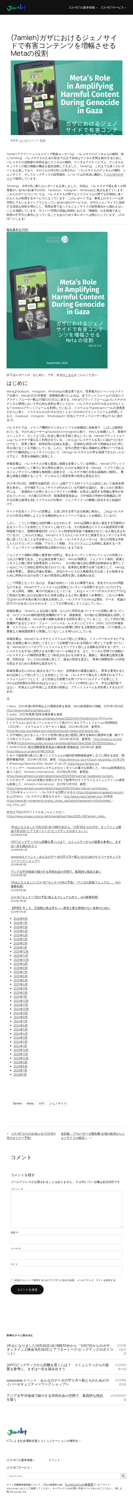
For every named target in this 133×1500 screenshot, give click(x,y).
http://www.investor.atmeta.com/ (28, 710)
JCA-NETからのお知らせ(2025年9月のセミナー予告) (31, 1136)
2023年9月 (20, 1062)
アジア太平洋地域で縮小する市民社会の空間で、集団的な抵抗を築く (56, 872)
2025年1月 (20, 997)
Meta (30, 1103)
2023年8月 (20, 1066)
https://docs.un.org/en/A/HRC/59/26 (30, 751)
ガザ (41, 1103)
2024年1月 (20, 1046)
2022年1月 (20, 1075)
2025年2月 (20, 993)
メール (16, 1248)
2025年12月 (21, 951)
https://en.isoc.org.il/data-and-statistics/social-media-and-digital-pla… (53, 731)
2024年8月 (21, 1017)
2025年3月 (20, 988)
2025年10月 (21, 960)
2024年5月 (21, 1029)
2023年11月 (21, 1054)
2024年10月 (21, 1009)
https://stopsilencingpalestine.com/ (100, 792)
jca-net (24, 140)
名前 (15, 1232)
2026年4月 (21, 935)
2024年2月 (20, 1042)
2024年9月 (21, 1013)
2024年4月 (21, 1034)
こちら (69, 375)
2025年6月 (21, 976)
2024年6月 (21, 1025)
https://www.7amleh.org (83, 764)
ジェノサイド (58, 1103)
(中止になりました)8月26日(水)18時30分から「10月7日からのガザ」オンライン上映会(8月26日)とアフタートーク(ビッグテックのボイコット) (66, 829)
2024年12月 (21, 1001)
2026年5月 (21, 931)
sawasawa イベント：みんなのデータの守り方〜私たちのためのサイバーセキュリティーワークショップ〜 (58, 1382)
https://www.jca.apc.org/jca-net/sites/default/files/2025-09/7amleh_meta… (56, 816)
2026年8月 (21, 919)
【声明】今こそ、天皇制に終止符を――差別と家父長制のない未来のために (60, 908)
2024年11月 (21, 1005)
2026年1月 (20, 947)
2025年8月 (21, 968)
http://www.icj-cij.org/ (108, 739)
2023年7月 (20, 1070)
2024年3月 (20, 1038)
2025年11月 (21, 956)
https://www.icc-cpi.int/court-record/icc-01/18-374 (92, 759)
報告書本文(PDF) (18, 230)
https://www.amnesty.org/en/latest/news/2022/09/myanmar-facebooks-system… (60, 776)
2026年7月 (20, 923)
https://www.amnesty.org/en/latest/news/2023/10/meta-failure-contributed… (58, 788)
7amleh (17, 1103)
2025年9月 (21, 964)
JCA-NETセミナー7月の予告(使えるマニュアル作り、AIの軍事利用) (55, 897)
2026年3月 (20, 939)
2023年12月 (21, 1050)
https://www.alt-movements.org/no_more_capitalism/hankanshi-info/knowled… (59, 801)
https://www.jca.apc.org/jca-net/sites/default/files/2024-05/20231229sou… (66, 743)
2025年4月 (21, 984)
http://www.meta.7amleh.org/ (83, 796)
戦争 (43, 140)
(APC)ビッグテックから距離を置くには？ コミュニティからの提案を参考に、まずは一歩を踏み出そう (58, 1367)
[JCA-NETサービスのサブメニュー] (125, 7)
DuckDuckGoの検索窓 (79, 1484)
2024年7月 (20, 1021)
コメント (17, 1189)
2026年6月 (21, 927)
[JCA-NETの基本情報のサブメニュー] (96, 7)
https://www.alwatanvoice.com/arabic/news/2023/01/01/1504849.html (52, 718)
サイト (14, 1264)
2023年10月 (21, 1058)
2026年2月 (20, 943)
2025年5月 (21, 980)
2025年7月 (20, 972)
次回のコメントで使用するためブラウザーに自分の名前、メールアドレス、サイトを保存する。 (66, 1280)
